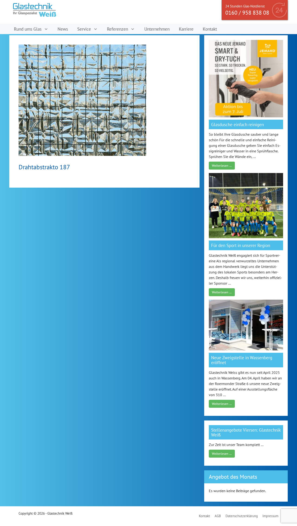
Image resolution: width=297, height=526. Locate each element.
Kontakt (210, 29)
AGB (218, 516)
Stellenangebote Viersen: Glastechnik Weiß (246, 432)
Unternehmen (157, 29)
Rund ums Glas (28, 29)
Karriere (186, 29)
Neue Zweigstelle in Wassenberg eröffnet (241, 360)
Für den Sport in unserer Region (240, 245)
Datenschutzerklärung (242, 516)
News (63, 29)
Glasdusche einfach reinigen (237, 124)
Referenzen (117, 29)
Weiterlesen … (222, 166)
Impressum (270, 516)
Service (84, 29)
